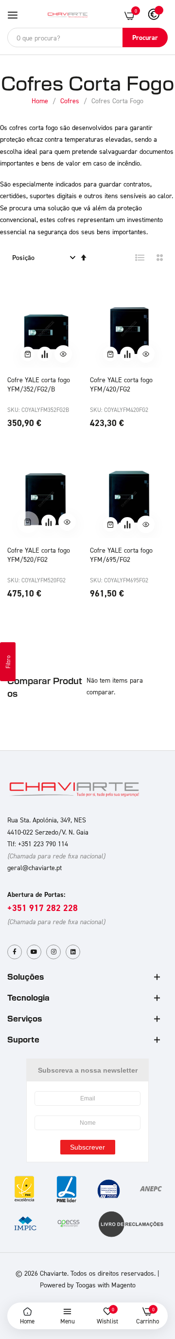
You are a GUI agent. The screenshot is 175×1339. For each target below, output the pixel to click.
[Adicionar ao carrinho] (27, 354)
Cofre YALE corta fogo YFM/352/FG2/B (38, 384)
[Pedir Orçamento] (44, 354)
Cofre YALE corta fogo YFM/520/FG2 (38, 555)
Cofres (70, 100)
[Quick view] (63, 354)
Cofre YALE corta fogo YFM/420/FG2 (121, 384)
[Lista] (140, 257)
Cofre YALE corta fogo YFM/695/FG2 (121, 555)
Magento (123, 1285)
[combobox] (87, 37)
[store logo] (68, 15)
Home (41, 100)
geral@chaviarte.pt (34, 867)
